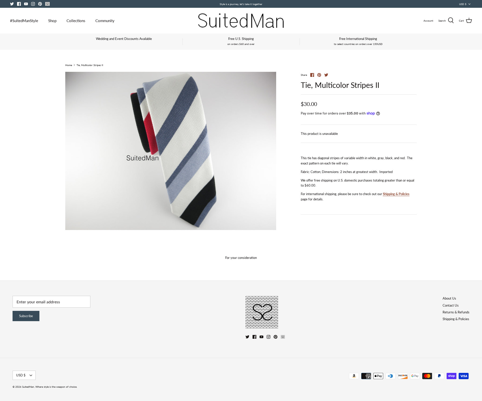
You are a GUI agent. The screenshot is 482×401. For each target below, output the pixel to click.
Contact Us (451, 305)
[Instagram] (33, 4)
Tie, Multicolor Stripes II (90, 65)
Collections (76, 20)
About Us (449, 298)
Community (104, 20)
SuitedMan (28, 386)
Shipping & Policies (396, 194)
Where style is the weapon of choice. (56, 386)
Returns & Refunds (456, 312)
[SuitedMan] (241, 20)
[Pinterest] (40, 4)
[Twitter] (12, 4)
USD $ (462, 4)
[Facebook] (19, 4)
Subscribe (26, 316)
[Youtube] (26, 4)
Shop (52, 20)
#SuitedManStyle (24, 20)
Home (68, 65)
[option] (170, 151)
